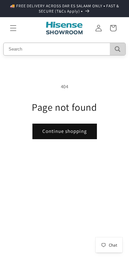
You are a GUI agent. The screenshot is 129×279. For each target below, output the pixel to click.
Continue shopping (64, 131)
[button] (13, 28)
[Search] (117, 49)
